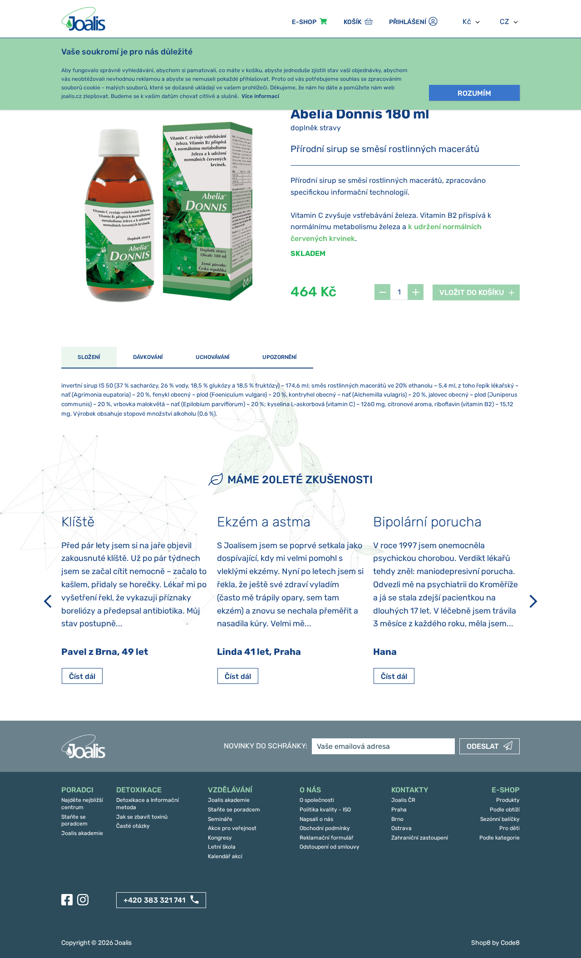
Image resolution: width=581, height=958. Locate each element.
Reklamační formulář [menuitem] (327, 838)
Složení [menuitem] (89, 357)
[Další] (533, 601)
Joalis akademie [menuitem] (82, 833)
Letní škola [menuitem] (222, 847)
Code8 (510, 943)
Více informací (260, 96)
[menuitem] (84, 790)
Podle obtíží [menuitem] (505, 809)
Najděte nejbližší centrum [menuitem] (82, 804)
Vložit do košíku (471, 292)
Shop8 (481, 943)
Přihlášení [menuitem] (407, 22)
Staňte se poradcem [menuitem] (74, 820)
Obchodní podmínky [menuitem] (325, 828)
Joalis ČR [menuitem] (403, 800)
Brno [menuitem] (397, 819)
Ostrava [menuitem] (401, 828)
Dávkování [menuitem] (148, 357)
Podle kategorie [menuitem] (499, 838)
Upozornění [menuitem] (279, 357)
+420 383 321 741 (154, 900)
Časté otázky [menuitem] (133, 826)
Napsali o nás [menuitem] (316, 819)
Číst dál (82, 676)
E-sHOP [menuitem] (304, 22)
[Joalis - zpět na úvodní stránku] (84, 19)
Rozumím (474, 93)
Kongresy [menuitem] (220, 838)
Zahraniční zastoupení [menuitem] (419, 838)
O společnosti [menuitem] (317, 800)
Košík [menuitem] (353, 22)
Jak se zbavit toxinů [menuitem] (141, 817)
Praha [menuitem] (399, 809)
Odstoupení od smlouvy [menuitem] (329, 847)
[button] (382, 292)
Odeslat (483, 746)
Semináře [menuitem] (220, 819)
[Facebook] (67, 899)
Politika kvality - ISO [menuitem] (325, 809)
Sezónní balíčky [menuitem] (500, 819)
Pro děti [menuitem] (509, 828)
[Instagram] (83, 899)
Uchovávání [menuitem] (213, 357)
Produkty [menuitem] (508, 800)
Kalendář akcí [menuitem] (225, 856)
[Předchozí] (47, 601)
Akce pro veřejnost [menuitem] (232, 828)
